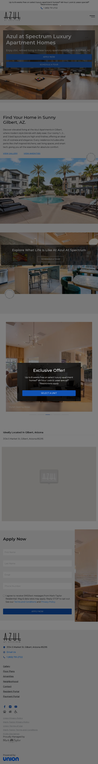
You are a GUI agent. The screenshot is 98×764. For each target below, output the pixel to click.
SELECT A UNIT (49, 393)
